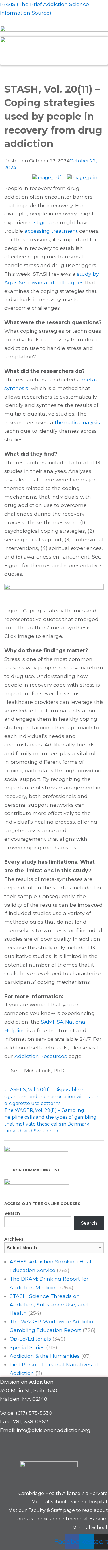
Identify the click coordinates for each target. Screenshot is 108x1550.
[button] (54, 71)
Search (12, 1213)
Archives (13, 1239)
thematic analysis (77, 422)
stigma (43, 222)
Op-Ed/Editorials (30, 1339)
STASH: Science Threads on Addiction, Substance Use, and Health (49, 1304)
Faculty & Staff (45, 1510)
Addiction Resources (40, 1056)
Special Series (27, 1347)
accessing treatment (51, 231)
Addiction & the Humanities (45, 1356)
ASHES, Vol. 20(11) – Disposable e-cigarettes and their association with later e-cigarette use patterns (51, 1096)
